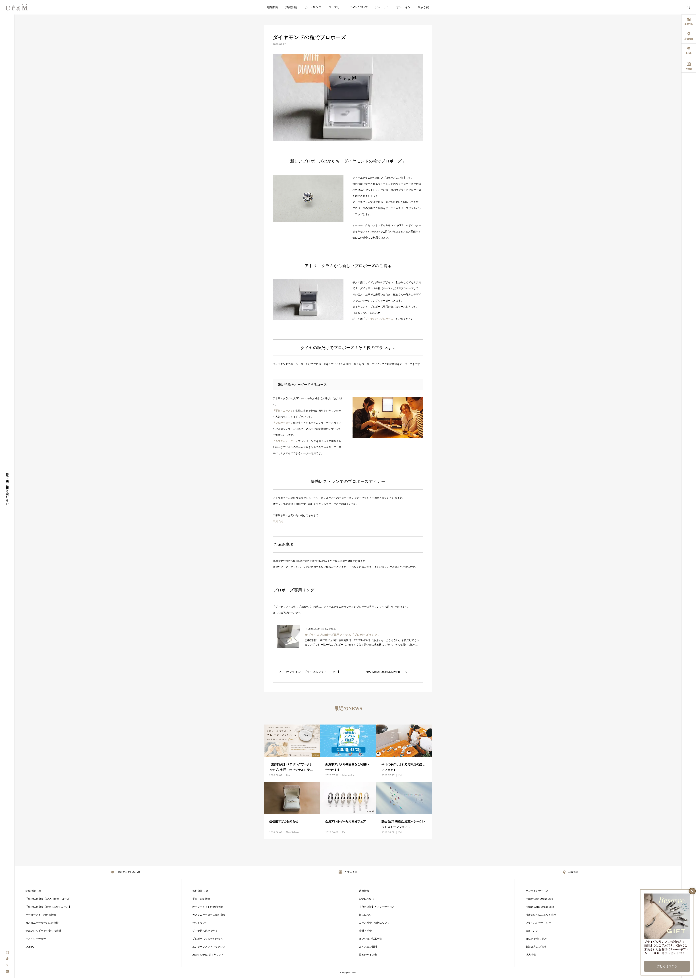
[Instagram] (7, 952)
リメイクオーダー (36, 939)
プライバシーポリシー (538, 923)
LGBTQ (30, 947)
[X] (7, 965)
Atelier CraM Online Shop (539, 899)
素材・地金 (365, 931)
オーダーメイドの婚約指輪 (207, 907)
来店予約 (423, 7)
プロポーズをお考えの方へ (207, 939)
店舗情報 (364, 891)
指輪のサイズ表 (368, 955)
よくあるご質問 (368, 947)
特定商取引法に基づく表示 (541, 915)
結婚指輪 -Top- (34, 891)
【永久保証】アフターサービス (377, 907)
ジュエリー (335, 7)
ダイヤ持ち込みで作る (205, 931)
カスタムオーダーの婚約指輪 (208, 915)
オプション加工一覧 (370, 939)
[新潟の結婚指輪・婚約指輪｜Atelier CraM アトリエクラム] (16, 7)
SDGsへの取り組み (536, 939)
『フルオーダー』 (283, 423)
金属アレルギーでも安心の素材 (43, 931)
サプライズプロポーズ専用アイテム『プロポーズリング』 (342, 634)
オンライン (403, 7)
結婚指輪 (273, 7)
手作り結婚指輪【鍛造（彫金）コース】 (48, 907)
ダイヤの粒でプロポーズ (379, 318)
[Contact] (7, 971)
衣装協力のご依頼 (536, 947)
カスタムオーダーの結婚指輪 (42, 923)
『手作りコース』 (283, 410)
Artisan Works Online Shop (540, 907)
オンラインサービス (537, 891)
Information (348, 775)
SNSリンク (532, 931)
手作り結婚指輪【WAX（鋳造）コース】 (49, 899)
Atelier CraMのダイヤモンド (208, 955)
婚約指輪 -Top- (200, 891)
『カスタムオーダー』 (285, 441)
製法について (366, 915)
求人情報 (531, 955)
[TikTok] (7, 958)
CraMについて (359, 7)
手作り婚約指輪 (201, 899)
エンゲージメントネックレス (208, 947)
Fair (288, 775)
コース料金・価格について (374, 923)
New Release (292, 832)
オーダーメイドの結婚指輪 (41, 915)
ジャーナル (382, 7)
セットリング (312, 7)
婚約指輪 (291, 7)
